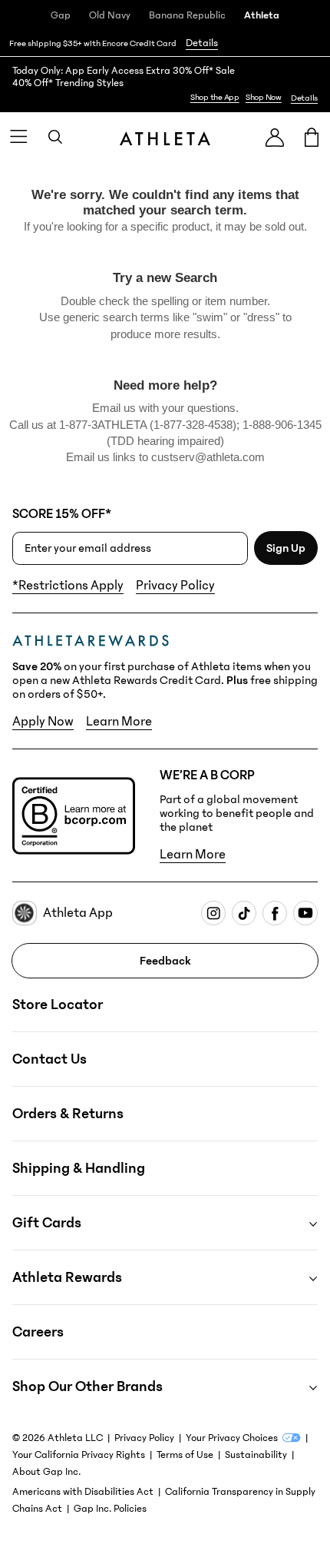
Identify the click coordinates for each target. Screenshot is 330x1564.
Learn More (119, 721)
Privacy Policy (175, 585)
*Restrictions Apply (68, 585)
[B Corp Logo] (73, 816)
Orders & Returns (68, 1113)
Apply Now (43, 721)
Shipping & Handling (78, 1168)
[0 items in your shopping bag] (311, 136)
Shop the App (214, 97)
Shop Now (264, 97)
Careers (38, 1331)
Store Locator (57, 1004)
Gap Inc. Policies (110, 1509)
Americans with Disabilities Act (82, 1492)
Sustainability (256, 1455)
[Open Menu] (18, 136)
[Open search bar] (55, 137)
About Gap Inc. (46, 1472)
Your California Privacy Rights (78, 1455)
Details (202, 43)
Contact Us (49, 1059)
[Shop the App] (165, 84)
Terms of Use (185, 1455)
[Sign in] (275, 137)
